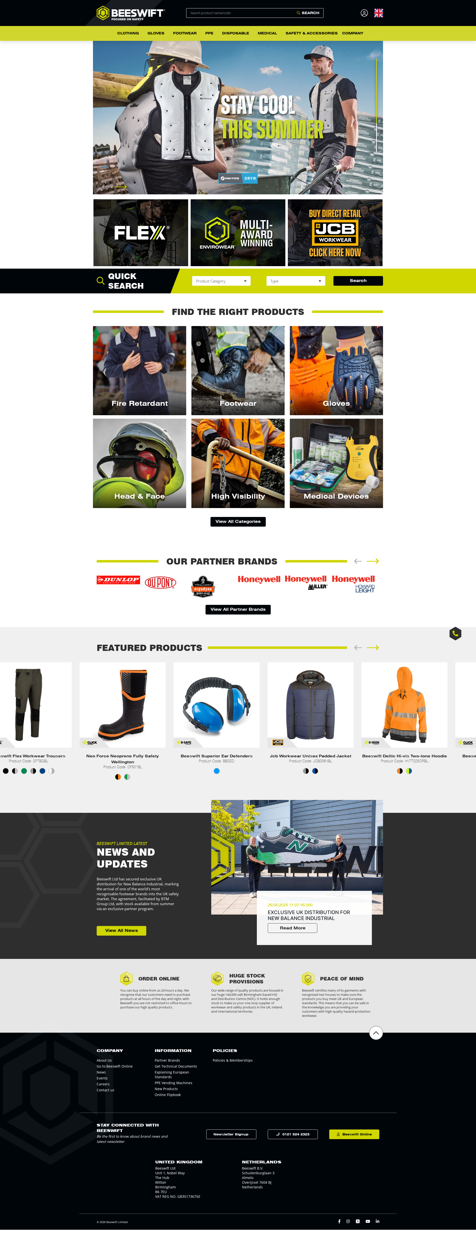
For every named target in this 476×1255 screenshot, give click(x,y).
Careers (103, 1084)
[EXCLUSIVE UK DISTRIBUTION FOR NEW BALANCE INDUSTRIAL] (297, 857)
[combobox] (378, 12)
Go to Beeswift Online (115, 1066)
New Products (166, 1088)
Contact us (105, 1090)
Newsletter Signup (230, 1134)
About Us (104, 1060)
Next (386, 117)
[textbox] (378, 13)
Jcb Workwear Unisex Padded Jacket (216, 756)
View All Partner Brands (238, 609)
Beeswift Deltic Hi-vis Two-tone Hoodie (310, 756)
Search (310, 13)
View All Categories (238, 521)
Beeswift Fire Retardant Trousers (404, 756)
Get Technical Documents (176, 1066)
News (101, 1072)
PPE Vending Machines (173, 1082)
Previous (89, 117)
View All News (121, 930)
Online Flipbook (168, 1094)
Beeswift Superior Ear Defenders (123, 756)
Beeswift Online (357, 1134)
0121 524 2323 (295, 1134)
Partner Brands (167, 1060)
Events (102, 1078)
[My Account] (365, 13)
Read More (292, 928)
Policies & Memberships (233, 1060)
